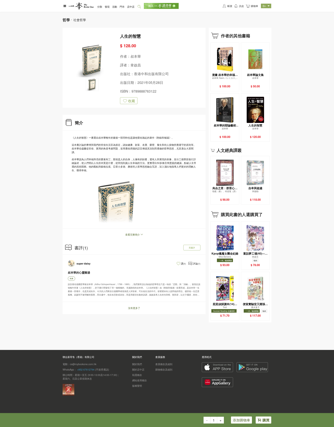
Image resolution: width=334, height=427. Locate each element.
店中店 (130, 6)
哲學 (66, 19)
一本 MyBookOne (81, 5)
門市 (122, 6)
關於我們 (137, 364)
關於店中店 (138, 369)
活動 (114, 6)
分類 (99, 6)
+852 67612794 (85, 369)
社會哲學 (79, 19)
